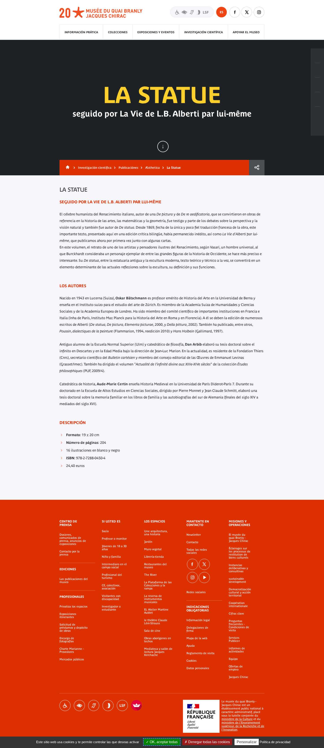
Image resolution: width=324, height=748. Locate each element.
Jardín (148, 541)
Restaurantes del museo (155, 566)
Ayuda (190, 645)
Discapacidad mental (108, 705)
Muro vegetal (153, 549)
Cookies (191, 660)
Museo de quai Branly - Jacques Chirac (101, 12)
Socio (105, 531)
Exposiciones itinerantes (68, 616)
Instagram (258, 12)
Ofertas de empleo (236, 668)
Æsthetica (152, 167)
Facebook (234, 12)
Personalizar (247, 742)
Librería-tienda (154, 556)
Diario (317, 85)
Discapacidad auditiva (93, 705)
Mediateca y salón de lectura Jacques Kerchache (158, 652)
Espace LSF (122, 705)
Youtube (204, 577)
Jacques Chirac (238, 677)
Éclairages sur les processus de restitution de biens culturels (239, 553)
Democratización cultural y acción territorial (240, 592)
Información (317, 70)
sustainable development (237, 580)
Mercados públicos (72, 659)
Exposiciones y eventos (155, 32)
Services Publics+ (234, 639)
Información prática (81, 32)
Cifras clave (236, 613)
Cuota (256, 167)
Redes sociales (196, 592)
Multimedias (317, 99)
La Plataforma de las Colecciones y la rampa (158, 585)
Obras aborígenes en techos (157, 640)
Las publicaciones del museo (74, 581)
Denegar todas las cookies (208, 742)
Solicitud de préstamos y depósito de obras (74, 627)
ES (221, 12)
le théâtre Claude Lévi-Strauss (155, 622)
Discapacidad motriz (65, 705)
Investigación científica (203, 32)
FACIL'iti (136, 705)
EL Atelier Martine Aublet (156, 611)
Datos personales (197, 668)
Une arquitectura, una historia (156, 533)
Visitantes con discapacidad (192, 12)
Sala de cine (152, 630)
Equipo (233, 659)
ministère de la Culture (237, 719)
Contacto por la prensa (70, 553)
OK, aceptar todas (163, 742)
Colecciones (117, 32)
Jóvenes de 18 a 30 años (114, 548)
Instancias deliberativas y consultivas (238, 568)
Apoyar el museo (246, 32)
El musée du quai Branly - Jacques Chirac (238, 537)
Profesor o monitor (114, 538)
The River (150, 574)
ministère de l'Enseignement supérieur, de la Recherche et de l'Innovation (243, 726)
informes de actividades (237, 650)
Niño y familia (111, 556)
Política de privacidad (275, 742)
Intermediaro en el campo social (114, 566)
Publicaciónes (128, 167)
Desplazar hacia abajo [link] (163, 146)
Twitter (246, 12)
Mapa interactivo (317, 114)
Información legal (198, 620)
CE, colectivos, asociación (111, 587)
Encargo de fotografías (67, 640)
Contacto (192, 542)
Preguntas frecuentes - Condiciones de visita (239, 626)
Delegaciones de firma (197, 629)
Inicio (67, 167)
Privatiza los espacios (74, 606)
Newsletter (193, 534)
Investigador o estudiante (111, 608)
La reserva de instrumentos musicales (153, 599)
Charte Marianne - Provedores (72, 650)
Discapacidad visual (79, 705)
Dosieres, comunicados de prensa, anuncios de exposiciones (73, 539)
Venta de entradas (317, 55)
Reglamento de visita (200, 653)
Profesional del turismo (112, 576)
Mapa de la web (196, 638)
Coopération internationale (238, 605)
